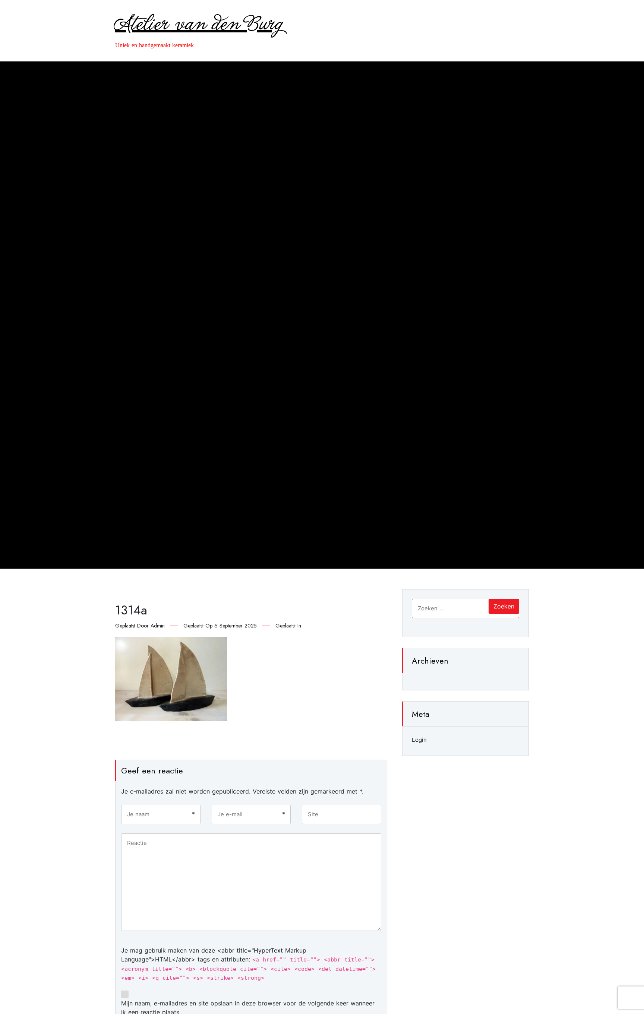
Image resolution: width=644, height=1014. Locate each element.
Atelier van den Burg (199, 24)
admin (158, 625)
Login (419, 739)
